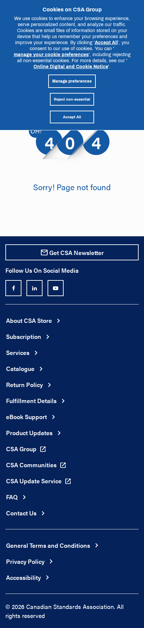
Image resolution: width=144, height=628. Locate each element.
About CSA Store (29, 320)
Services (17, 352)
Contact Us (21, 513)
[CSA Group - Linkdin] (34, 288)
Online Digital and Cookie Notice (70, 67)
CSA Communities (31, 465)
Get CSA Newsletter (76, 252)
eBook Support (26, 416)
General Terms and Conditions (48, 545)
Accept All (106, 42)
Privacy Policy (25, 561)
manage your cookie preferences (51, 54)
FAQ (12, 497)
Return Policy (24, 384)
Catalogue (20, 368)
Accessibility (23, 577)
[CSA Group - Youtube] (56, 288)
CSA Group (21, 449)
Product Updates (29, 432)
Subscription (23, 336)
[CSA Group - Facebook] (13, 288)
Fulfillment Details (31, 400)
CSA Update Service (34, 481)
